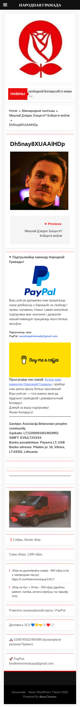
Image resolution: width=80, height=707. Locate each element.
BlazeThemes (47, 696)
